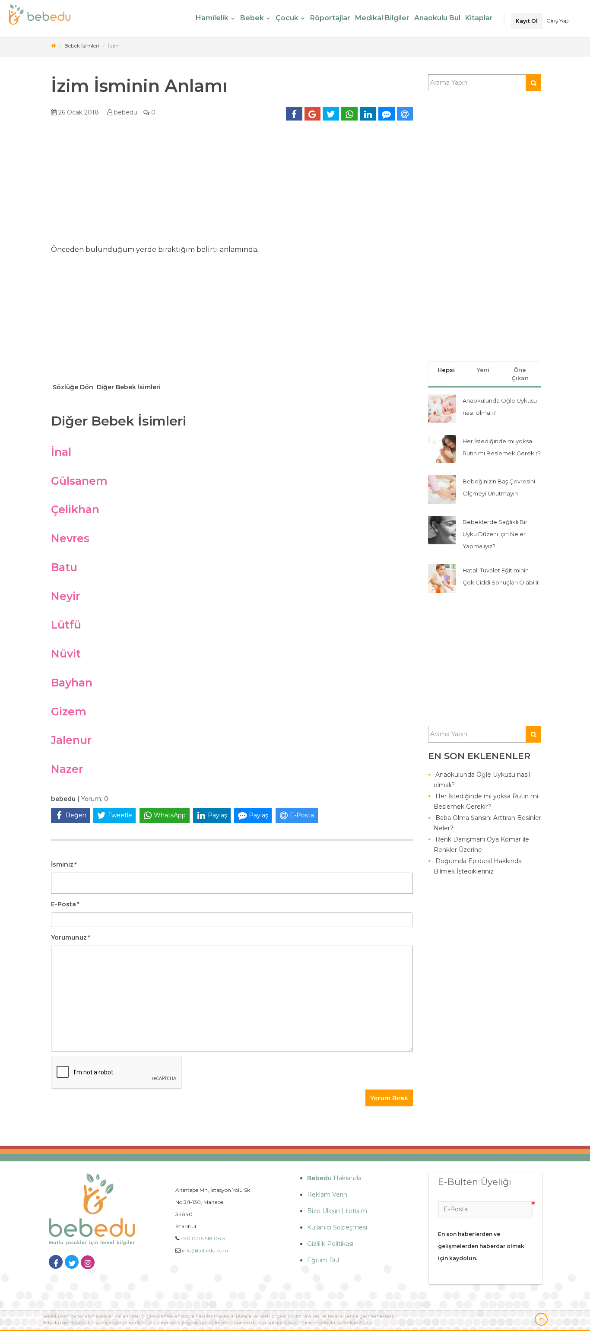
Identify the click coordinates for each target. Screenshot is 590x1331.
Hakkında (334, 1178)
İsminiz (63, 864)
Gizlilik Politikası (330, 1244)
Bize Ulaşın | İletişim (337, 1211)
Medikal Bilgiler (382, 18)
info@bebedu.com (205, 1250)
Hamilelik (212, 18)
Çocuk (287, 18)
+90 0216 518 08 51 (204, 1238)
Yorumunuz (70, 937)
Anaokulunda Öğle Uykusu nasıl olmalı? (482, 780)
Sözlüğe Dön (72, 387)
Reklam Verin (327, 1194)
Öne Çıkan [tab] (520, 373)
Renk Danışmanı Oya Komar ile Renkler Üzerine (481, 844)
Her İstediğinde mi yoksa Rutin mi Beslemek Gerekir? (486, 801)
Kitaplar (479, 18)
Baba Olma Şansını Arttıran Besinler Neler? (487, 823)
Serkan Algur (357, 1322)
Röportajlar (330, 18)
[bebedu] (53, 45)
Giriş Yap (557, 20)
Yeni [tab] (483, 369)
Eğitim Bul (323, 1260)
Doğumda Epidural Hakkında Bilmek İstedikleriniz (478, 866)
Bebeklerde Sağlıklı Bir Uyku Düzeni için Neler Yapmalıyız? (495, 534)
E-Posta (65, 904)
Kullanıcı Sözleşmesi (337, 1227)
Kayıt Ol (527, 21)
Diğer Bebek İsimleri (128, 387)
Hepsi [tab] (446, 369)
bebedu (124, 112)
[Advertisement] (232, 185)
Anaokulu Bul (437, 18)
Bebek (252, 18)
